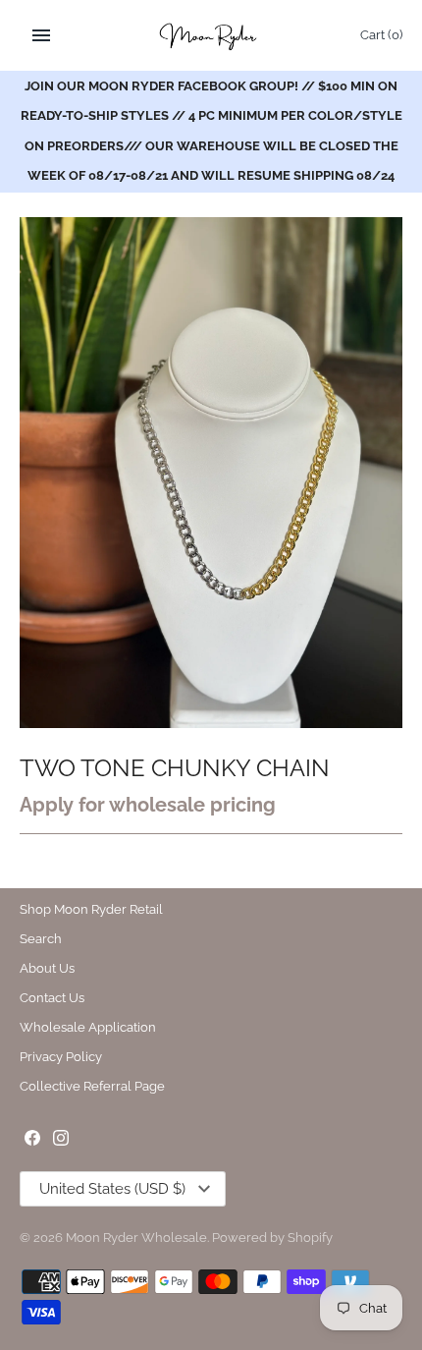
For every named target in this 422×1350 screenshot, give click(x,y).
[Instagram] (61, 1140)
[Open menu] (41, 35)
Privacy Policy (61, 1056)
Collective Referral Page (92, 1086)
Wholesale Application (88, 1027)
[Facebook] (32, 1140)
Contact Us (52, 997)
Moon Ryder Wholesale (136, 1237)
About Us (47, 968)
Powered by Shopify (272, 1237)
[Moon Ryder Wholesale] (211, 35)
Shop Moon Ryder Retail (91, 909)
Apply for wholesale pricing (148, 804)
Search (41, 938)
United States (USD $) (112, 1189)
